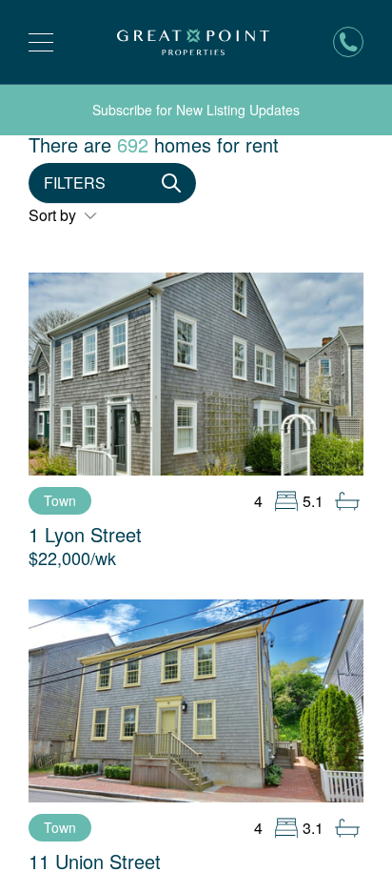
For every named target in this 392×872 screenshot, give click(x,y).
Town (60, 500)
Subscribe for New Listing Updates (196, 109)
